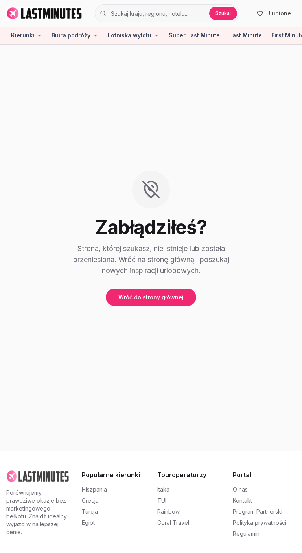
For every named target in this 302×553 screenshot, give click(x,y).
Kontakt (242, 500)
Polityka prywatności (259, 522)
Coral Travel (173, 522)
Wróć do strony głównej (151, 297)
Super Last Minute (194, 35)
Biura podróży (71, 35)
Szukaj (223, 13)
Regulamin (246, 533)
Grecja (90, 500)
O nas (240, 489)
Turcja (90, 511)
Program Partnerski (257, 511)
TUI (161, 500)
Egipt (88, 522)
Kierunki (22, 35)
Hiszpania (94, 489)
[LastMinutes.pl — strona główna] (44, 13)
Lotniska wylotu (129, 35)
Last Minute (245, 35)
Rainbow (168, 511)
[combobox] (157, 13)
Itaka (163, 489)
